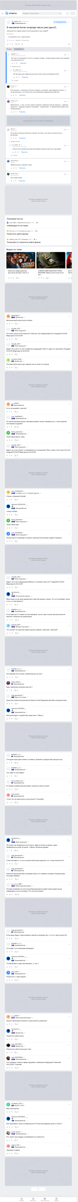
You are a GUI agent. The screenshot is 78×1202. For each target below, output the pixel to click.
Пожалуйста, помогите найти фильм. (24, 242)
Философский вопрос (23, 886)
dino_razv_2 (12, 231)
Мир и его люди (20, 697)
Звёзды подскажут (22, 627)
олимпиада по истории (17, 226)
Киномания (25, 239)
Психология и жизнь (23, 596)
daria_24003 (12, 222)
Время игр (19, 317)
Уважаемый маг (20, 23)
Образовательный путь (24, 222)
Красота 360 (19, 1105)
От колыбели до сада (24, 231)
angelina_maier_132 (14, 239)
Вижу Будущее (20, 330)
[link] (20, 266)
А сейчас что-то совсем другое (27, 493)
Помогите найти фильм (17, 234)
